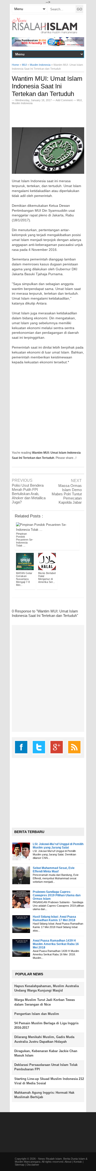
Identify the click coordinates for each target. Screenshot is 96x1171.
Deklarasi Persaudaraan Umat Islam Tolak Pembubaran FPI (46, 1067)
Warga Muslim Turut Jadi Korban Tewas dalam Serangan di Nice (44, 1002)
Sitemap (19, 1164)
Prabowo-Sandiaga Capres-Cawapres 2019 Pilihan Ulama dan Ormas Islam (56, 895)
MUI (79, 100)
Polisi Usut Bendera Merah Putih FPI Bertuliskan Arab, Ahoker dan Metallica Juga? (29, 493)
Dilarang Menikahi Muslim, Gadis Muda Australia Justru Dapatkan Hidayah (44, 1039)
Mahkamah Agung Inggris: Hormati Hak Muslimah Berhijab (44, 1095)
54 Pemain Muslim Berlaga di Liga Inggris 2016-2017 (46, 1025)
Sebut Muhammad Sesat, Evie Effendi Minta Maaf (54, 869)
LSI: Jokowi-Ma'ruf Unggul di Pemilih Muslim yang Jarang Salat (58, 845)
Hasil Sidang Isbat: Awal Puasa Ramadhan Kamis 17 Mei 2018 (54, 918)
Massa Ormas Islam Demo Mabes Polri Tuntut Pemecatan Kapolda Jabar (67, 493)
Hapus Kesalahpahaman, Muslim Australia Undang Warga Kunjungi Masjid (46, 988)
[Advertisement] (54, 114)
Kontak (78, 1161)
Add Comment (64, 100)
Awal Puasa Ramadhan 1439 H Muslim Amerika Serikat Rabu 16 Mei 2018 (56, 944)
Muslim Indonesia (22, 103)
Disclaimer (33, 1164)
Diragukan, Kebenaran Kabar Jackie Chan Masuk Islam (45, 1053)
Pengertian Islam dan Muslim (36, 1014)
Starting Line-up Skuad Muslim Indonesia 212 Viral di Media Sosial (49, 1081)
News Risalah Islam (50, 1158)
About (67, 1161)
